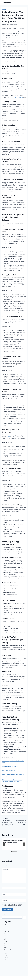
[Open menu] (25, 3)
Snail (5, 959)
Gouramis (6, 943)
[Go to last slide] (4, 844)
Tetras (5, 961)
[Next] (24, 844)
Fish (5, 939)
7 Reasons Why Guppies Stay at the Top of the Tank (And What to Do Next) (7, 822)
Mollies (5, 947)
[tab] (11, 851)
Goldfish (6, 942)
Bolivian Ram (7, 932)
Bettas (5, 928)
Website (5, 900)
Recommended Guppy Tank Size (10, 766)
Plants (8, 436)
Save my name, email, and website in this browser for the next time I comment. (13, 905)
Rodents (6, 957)
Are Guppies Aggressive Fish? (10, 770)
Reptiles (6, 955)
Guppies (4, 9)
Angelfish (6, 924)
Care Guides (7, 933)
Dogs (5, 937)
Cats (5, 936)
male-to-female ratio (17, 97)
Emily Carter (6, 24)
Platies (5, 953)
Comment (6, 869)
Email (4, 894)
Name (5, 888)
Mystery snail (7, 949)
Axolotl (5, 926)
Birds (5, 930)
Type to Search (5, 914)
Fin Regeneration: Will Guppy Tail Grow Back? (20, 821)
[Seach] (24, 917)
